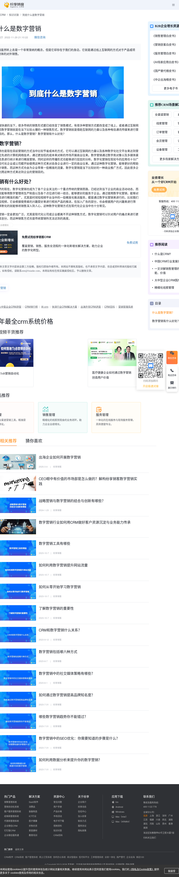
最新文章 (19, 849)
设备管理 (161, 149)
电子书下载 (58, 820)
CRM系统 (19, 856)
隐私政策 (82, 830)
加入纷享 (82, 816)
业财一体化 (110, 856)
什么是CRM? (163, 254)
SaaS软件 (33, 801)
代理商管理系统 (11, 820)
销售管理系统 (10, 801)
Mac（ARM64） (123, 821)
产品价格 (57, 811)
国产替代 (121, 856)
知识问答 (14, 14)
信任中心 (82, 811)
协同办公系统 (59, 856)
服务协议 (82, 825)
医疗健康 (33, 820)
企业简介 (82, 801)
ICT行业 (32, 816)
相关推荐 (8, 440)
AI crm (44, 306)
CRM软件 (8, 856)
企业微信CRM (10, 825)
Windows (120, 811)
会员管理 (161, 141)
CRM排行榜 (31, 306)
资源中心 (59, 796)
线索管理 (161, 123)
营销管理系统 (125, 306)
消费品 (32, 806)
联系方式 (82, 820)
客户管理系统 (31, 856)
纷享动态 (82, 806)
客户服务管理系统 (12, 811)
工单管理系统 (97, 856)
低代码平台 (84, 856)
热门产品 (9, 796)
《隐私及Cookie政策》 (141, 869)
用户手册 (57, 806)
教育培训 (33, 835)
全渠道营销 (162, 114)
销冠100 (140, 856)
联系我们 (149, 796)
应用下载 (117, 796)
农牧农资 (33, 825)
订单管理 (161, 132)
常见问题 (57, 801)
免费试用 (132, 243)
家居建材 (33, 830)
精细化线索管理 (164, 287)
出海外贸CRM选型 (91, 306)
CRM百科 (109, 306)
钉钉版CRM (9, 830)
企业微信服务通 (11, 835)
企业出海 (130, 856)
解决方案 (34, 796)
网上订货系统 (45, 856)
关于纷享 (83, 796)
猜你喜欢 (34, 440)
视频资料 (57, 825)
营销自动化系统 (11, 806)
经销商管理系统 (11, 816)
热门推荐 (8, 849)
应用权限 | (121, 864)
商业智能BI (72, 856)
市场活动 (57, 816)
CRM (3, 14)
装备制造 (33, 811)
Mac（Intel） (122, 816)
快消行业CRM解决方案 (64, 306)
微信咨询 (39, 37)
